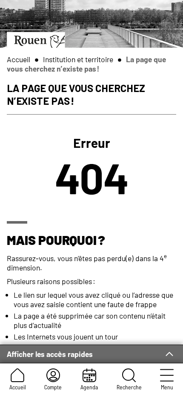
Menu (167, 387)
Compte (53, 387)
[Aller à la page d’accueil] (36, 40)
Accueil (17, 387)
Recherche (129, 387)
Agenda (89, 387)
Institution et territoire (78, 59)
